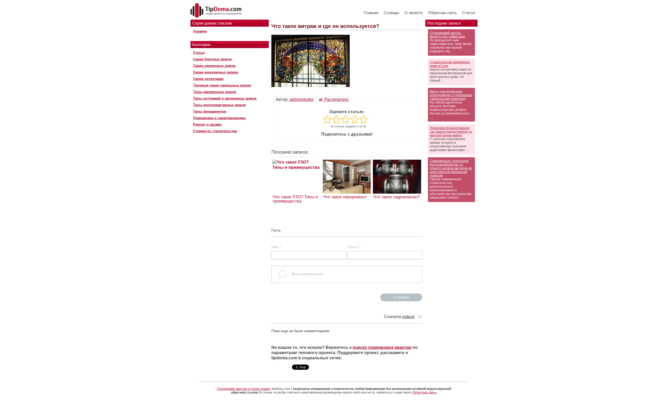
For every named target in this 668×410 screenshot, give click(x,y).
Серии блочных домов (212, 59)
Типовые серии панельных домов (222, 85)
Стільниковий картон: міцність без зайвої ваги (447, 34)
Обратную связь (425, 392)
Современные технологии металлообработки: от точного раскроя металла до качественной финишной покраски (451, 168)
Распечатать (336, 99)
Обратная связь (442, 12)
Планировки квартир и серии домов (243, 389)
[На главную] (216, 10)
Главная (371, 12)
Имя (276, 247)
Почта (354, 247)
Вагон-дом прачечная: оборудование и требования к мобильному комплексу (451, 95)
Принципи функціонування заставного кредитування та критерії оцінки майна (451, 131)
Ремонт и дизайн (207, 124)
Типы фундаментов (209, 111)
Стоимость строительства (215, 131)
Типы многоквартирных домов (219, 105)
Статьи (468, 12)
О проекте (413, 12)
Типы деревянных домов (214, 92)
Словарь (391, 12)
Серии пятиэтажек (208, 79)
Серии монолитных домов (215, 72)
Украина (200, 31)
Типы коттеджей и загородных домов (225, 98)
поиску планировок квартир (382, 347)
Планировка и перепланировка (219, 118)
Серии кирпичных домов (214, 66)
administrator (302, 99)
